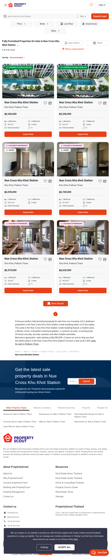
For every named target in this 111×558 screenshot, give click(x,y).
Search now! (100, 16)
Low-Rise (68, 24)
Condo (34, 351)
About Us (7, 473)
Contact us (8, 496)
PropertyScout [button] (12, 513)
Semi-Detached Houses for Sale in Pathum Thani (89, 415)
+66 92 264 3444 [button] (13, 521)
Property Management (14, 492)
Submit (86, 381)
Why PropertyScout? (13, 478)
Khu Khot (74, 351)
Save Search (73, 43)
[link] (76, 539)
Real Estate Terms (64, 492)
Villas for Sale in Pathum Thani (52, 422)
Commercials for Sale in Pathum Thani (19, 422)
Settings (44, 547)
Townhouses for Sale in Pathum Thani (55, 414)
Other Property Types (16, 407)
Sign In (102, 5)
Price (19, 24)
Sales (26, 351)
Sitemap (59, 496)
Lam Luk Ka (61, 351)
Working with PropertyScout (16, 487)
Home (17, 351)
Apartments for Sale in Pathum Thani (90, 422)
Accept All (64, 547)
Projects (86, 407)
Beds (42, 24)
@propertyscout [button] (13, 517)
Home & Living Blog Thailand (70, 482)
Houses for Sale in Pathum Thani (17, 414)
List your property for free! (15, 482)
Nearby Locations (42, 407)
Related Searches (66, 407)
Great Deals (91, 24)
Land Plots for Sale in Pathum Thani (18, 426)
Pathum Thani (47, 351)
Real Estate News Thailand (69, 473)
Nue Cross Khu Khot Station (27, 355)
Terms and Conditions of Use (85, 554)
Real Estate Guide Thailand (69, 478)
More (53, 31)
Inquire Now (28, 134)
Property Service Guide (67, 487)
